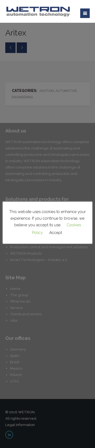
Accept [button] (55, 232)
